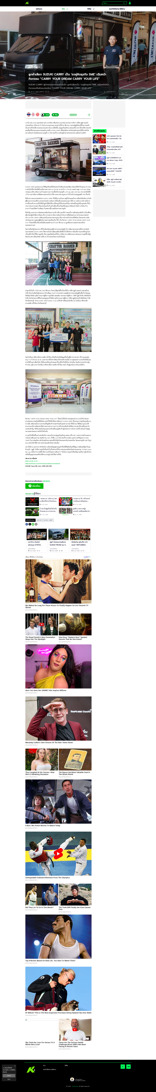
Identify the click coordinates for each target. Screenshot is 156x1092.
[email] (36, 524)
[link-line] (34, 488)
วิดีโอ (66, 1065)
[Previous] (24, 540)
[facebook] (26, 524)
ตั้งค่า (9, 1079)
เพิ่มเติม (5, 1072)
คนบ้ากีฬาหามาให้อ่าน (49, 1069)
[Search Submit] (124, 3)
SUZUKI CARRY (48, 520)
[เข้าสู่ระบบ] (129, 2)
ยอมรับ (9, 1075)
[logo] (27, 3)
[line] (33, 524)
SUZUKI (39, 520)
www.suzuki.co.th (31, 461)
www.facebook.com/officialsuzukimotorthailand (42, 463)
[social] (123, 1066)
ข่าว (44, 1065)
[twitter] (30, 524)
